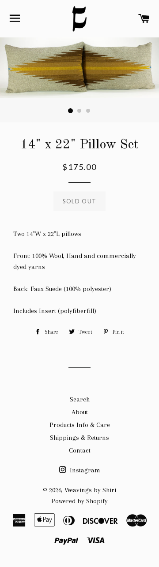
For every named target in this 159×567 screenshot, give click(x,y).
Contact (80, 450)
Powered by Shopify (79, 501)
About (80, 412)
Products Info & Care (79, 425)
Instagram (84, 470)
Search (80, 399)
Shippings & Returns (79, 438)
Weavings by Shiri (90, 490)
